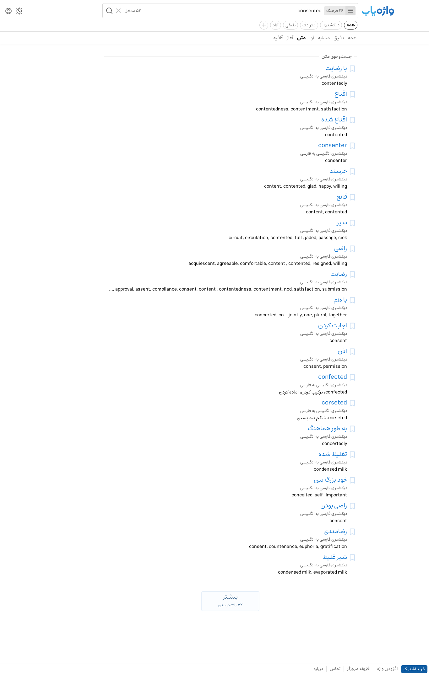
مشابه (324, 38)
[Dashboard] (8, 11)
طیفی (290, 25)
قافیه (278, 38)
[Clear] (119, 10)
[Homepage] (377, 11)
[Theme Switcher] (19, 12)
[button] (109, 10)
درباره (318, 668)
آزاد (276, 25)
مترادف (309, 25)
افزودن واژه (387, 668)
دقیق (339, 38)
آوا (311, 38)
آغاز (290, 38)
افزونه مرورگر (359, 668)
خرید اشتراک (414, 669)
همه (350, 25)
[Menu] (350, 10)
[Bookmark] (352, 68)
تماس (335, 668)
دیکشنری (331, 25)
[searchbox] (231, 10)
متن (301, 38)
